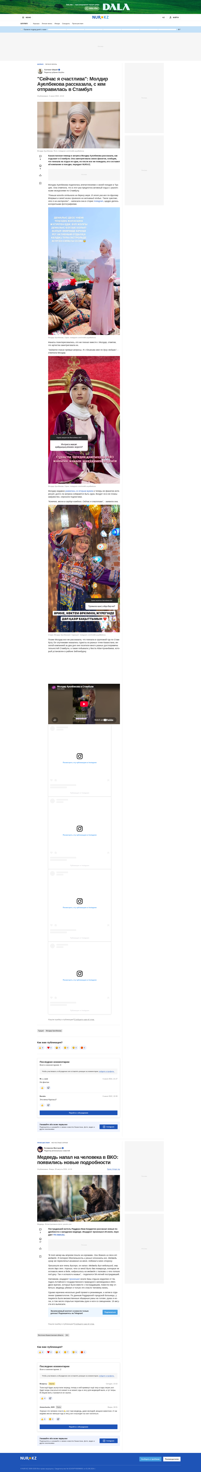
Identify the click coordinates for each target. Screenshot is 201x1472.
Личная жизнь (47, 23)
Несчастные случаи (59, 1143)
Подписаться (110, 1312)
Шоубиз (24, 23)
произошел (74, 1279)
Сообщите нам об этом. (84, 1020)
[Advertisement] (100, 46)
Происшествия (77, 23)
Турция (41, 1031)
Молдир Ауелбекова (53, 1031)
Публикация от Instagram (79, 793)
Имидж (57, 23)
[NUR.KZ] (100, 17)
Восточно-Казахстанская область (50, 1335)
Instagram (98, 201)
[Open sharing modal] (40, 175)
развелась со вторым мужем (79, 491)
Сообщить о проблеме (150, 1459)
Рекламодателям (172, 1459)
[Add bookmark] (40, 183)
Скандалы (66, 23)
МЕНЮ (28, 17)
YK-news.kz (58, 1235)
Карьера (36, 23)
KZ (163, 17)
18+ (67, 1335)
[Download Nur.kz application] (100, 7)
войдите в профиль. (106, 1071)
